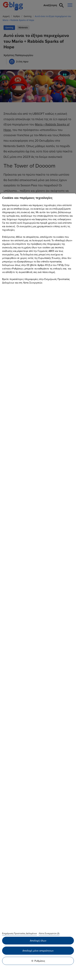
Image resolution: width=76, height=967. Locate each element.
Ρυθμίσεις (39, 961)
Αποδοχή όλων (38, 940)
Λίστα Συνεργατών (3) (49, 933)
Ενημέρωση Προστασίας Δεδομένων (19, 933)
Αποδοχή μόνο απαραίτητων (38, 950)
